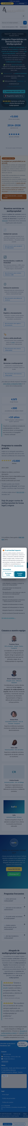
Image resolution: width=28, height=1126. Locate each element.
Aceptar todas (19, 574)
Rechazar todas (8, 574)
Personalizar (7, 569)
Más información (18, 566)
